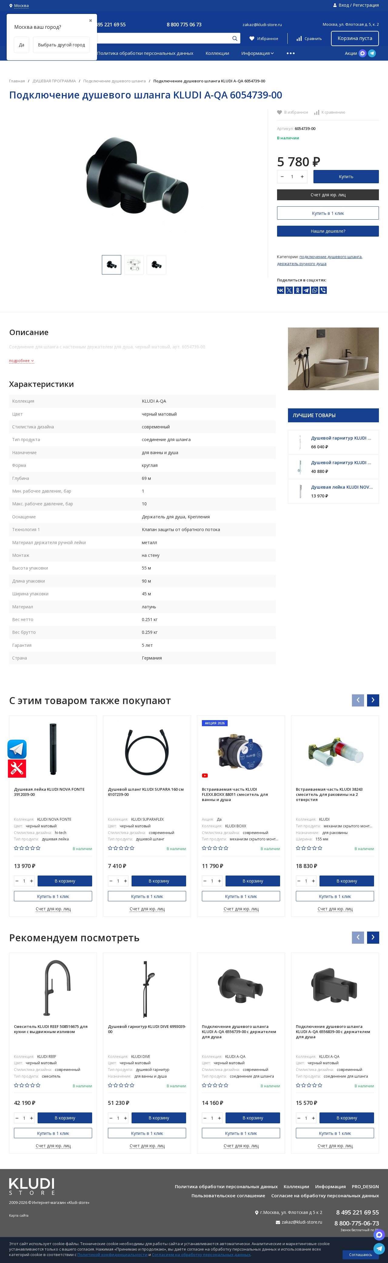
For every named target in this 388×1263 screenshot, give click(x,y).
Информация (255, 53)
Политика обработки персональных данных (145, 53)
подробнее (20, 360)
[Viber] (323, 290)
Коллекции (217, 53)
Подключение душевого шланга (114, 81)
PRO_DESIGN (365, 1186)
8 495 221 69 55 (108, 24)
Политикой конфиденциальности (112, 1254)
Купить (346, 176)
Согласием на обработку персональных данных (201, 1254)
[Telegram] (306, 290)
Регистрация (366, 5)
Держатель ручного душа (301, 263)
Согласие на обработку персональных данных (325, 1195)
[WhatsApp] (314, 290)
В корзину (65, 881)
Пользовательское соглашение (228, 1195)
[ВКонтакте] (280, 290)
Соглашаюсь (360, 1254)
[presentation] (358, 700)
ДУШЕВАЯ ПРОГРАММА (54, 81)
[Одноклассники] (297, 290)
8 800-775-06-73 (356, 1223)
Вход (344, 5)
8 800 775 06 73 (184, 24)
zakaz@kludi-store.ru (262, 24)
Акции (351, 53)
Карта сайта (18, 1215)
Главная (17, 81)
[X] (289, 290)
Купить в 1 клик (328, 213)
